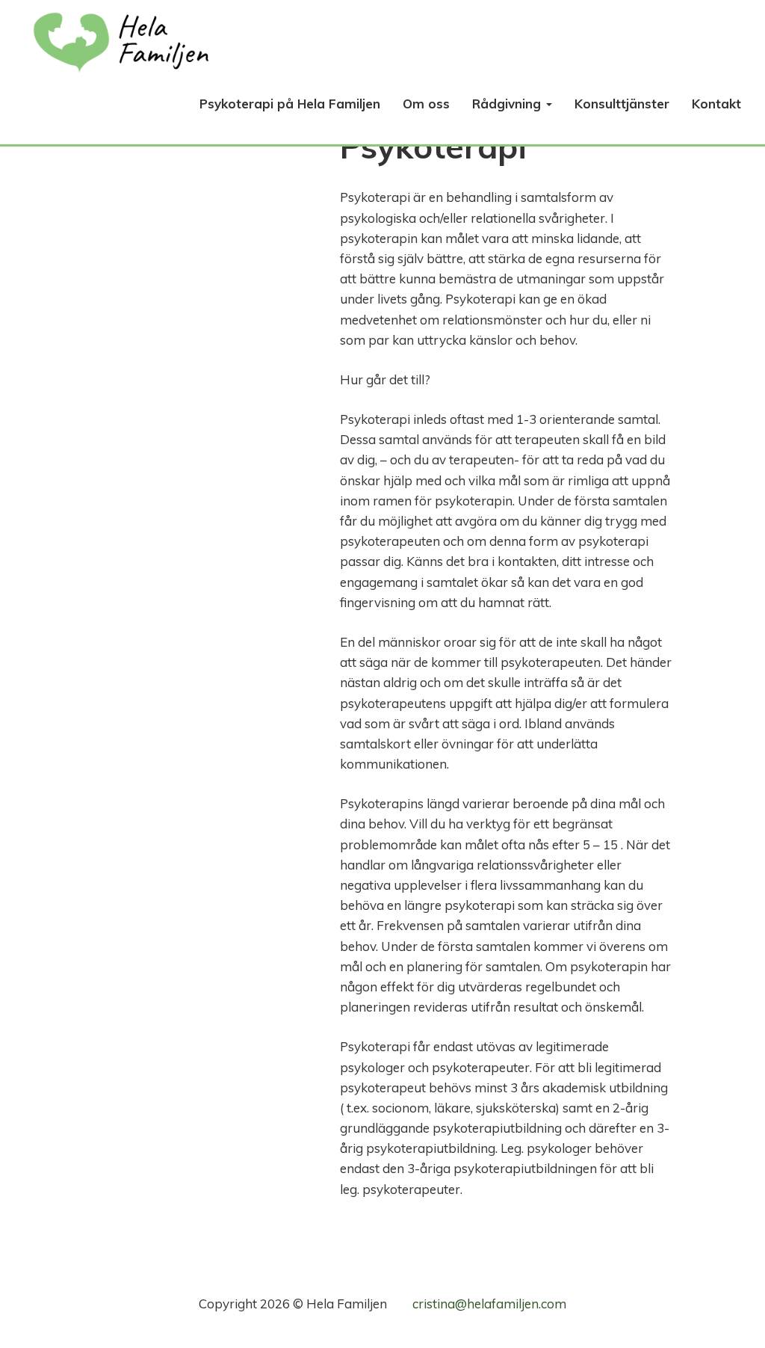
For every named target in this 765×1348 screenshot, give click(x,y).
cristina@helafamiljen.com (489, 1303)
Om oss (426, 103)
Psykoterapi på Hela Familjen (289, 103)
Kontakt (716, 103)
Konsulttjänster (621, 103)
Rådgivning (508, 103)
